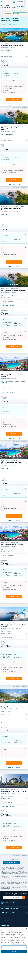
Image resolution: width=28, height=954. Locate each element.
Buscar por (8, 13)
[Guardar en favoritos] (23, 29)
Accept (14, 951)
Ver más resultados (11, 862)
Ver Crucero (14, 99)
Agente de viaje (5, 925)
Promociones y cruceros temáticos (11, 917)
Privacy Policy (22, 944)
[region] (14, 940)
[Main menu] (1, 1)
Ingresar (20, 1)
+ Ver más (4, 382)
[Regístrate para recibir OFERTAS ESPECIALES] (23, 897)
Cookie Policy (14, 944)
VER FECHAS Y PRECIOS (14, 104)
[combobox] (22, 862)
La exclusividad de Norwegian (9, 908)
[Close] (26, 928)
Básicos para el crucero (8, 912)
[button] (26, 29)
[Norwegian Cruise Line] (14, 2)
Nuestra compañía (6, 921)
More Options (14, 947)
